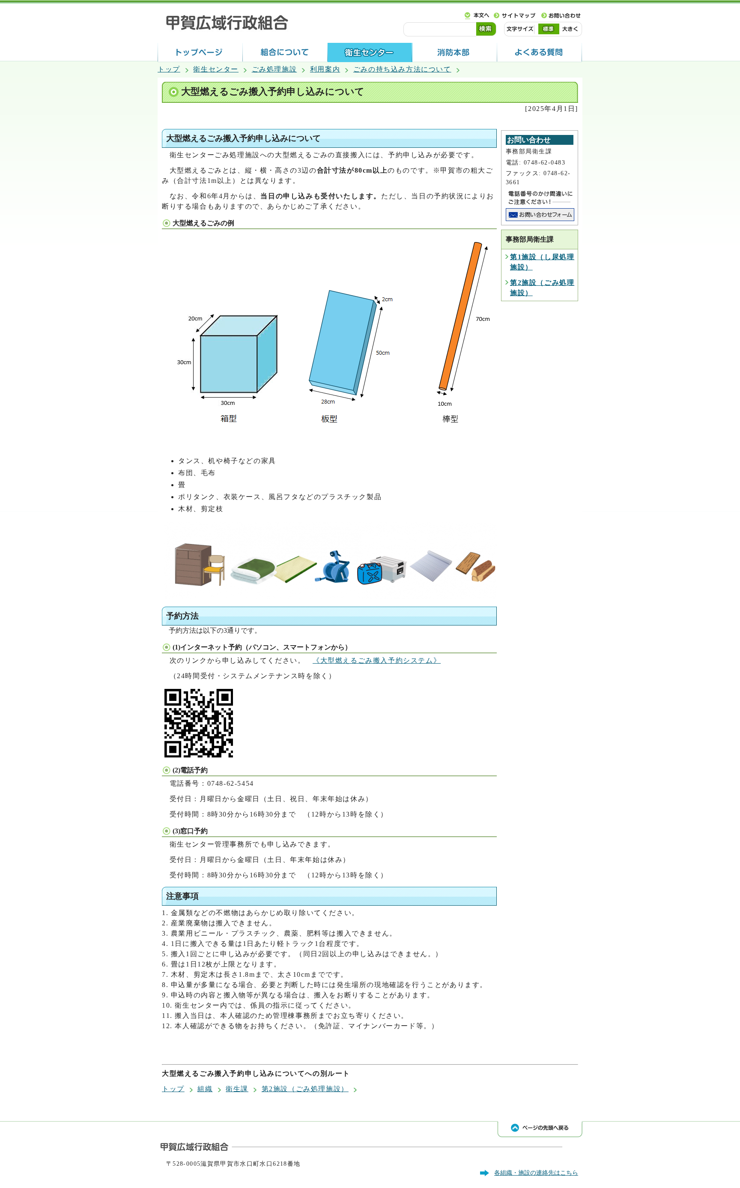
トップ (169, 69)
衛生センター (216, 69)
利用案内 (325, 69)
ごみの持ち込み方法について (402, 69)
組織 (204, 1088)
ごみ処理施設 (274, 69)
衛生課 (237, 1088)
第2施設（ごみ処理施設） (305, 1088)
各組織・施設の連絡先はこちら (536, 1172)
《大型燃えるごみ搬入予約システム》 (377, 660)
